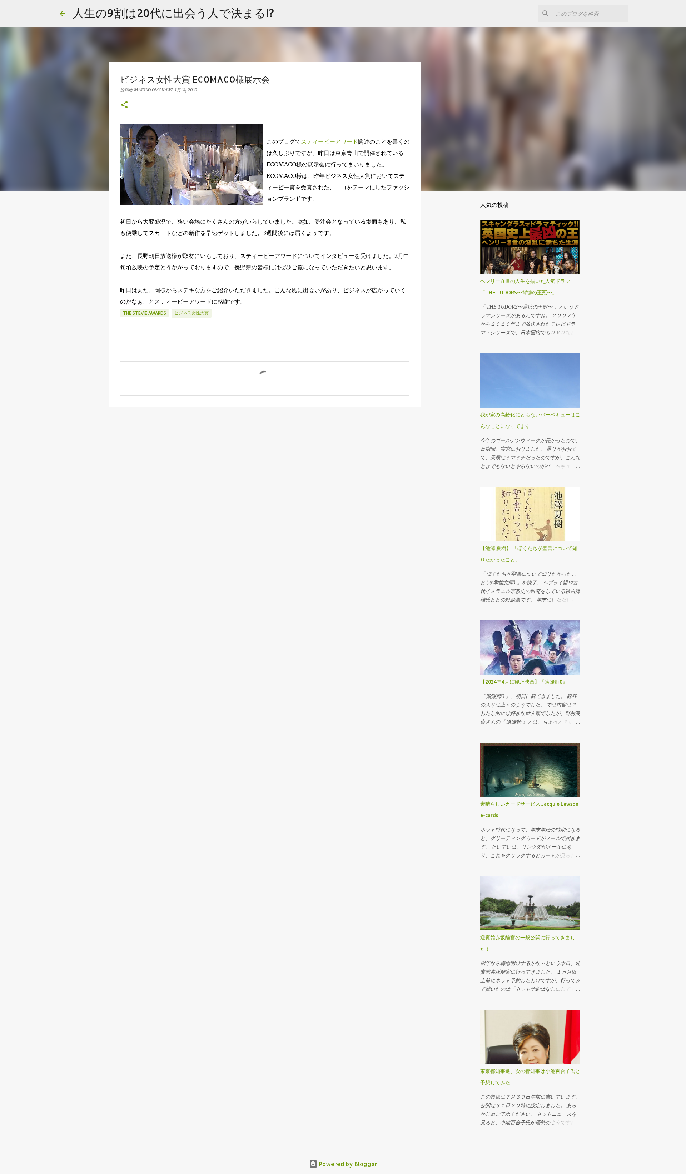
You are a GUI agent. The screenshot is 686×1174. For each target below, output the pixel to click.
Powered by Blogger (347, 1164)
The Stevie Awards (144, 313)
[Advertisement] (265, 468)
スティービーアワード (329, 141)
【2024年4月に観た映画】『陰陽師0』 (523, 682)
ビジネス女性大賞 (191, 312)
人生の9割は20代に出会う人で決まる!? (173, 12)
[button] (124, 105)
